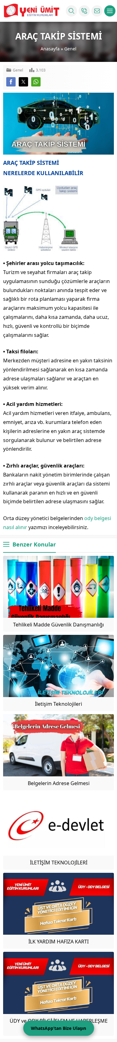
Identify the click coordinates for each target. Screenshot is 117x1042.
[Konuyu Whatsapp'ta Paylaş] (36, 81)
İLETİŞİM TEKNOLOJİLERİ (58, 862)
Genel (70, 49)
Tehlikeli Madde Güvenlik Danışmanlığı (58, 624)
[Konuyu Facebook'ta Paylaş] (11, 81)
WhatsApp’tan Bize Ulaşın (58, 1028)
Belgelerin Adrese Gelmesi (59, 783)
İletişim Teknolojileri (58, 703)
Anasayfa (50, 49)
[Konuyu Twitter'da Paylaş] (23, 81)
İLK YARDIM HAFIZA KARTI (58, 941)
